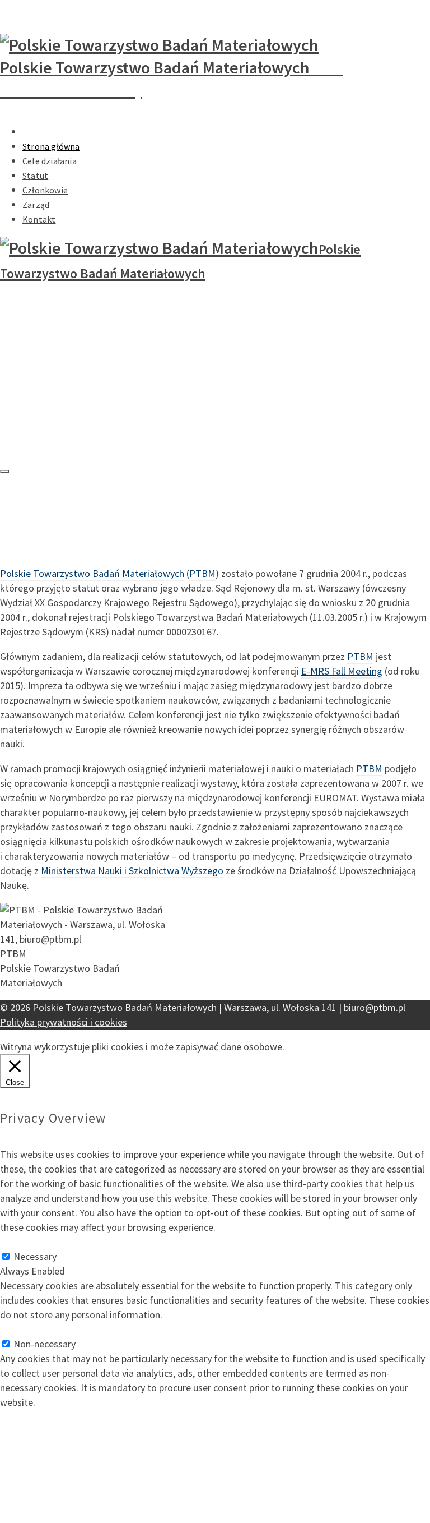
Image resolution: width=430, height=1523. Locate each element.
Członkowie (45, 190)
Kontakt (38, 219)
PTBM (202, 573)
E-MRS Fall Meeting (341, 670)
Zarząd (35, 204)
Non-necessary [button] (31, 1329)
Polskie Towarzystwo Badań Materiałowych (92, 573)
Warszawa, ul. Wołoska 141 (280, 1007)
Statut (35, 175)
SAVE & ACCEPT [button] (33, 1416)
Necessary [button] (21, 1241)
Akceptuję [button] (343, 1046)
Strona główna (51, 146)
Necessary (35, 1256)
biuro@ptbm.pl (21, 7)
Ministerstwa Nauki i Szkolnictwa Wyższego (132, 870)
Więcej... (303, 1046)
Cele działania (49, 161)
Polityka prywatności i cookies (63, 1022)
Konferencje (48, 131)
